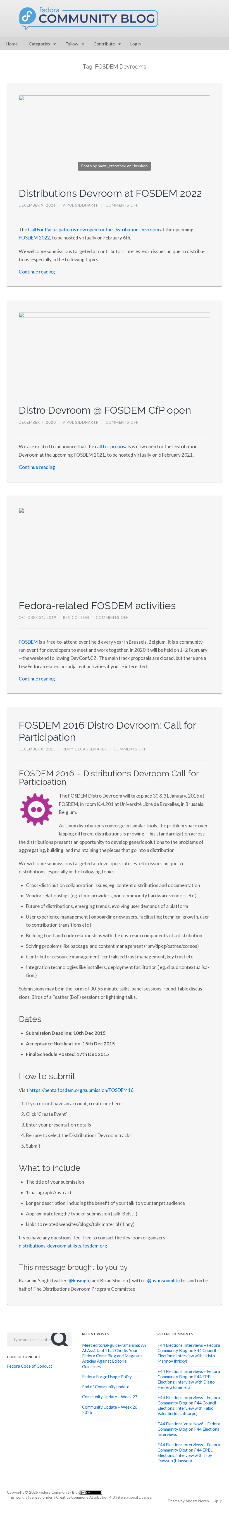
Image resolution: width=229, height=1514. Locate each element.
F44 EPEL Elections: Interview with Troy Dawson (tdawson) (185, 1455)
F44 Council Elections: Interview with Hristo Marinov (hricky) (187, 1356)
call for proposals (113, 446)
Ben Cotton (76, 617)
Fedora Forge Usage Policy (107, 1376)
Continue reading (37, 272)
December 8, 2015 (37, 749)
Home (12, 43)
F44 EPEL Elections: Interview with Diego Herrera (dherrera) (186, 1382)
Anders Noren (197, 1501)
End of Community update (105, 1386)
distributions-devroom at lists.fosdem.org (63, 1246)
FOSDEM (28, 642)
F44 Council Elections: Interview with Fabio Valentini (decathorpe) (187, 1408)
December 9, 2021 (37, 205)
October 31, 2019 (37, 617)
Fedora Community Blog (59, 1492)
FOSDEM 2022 (34, 238)
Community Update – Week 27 (109, 1396)
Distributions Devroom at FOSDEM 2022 (110, 193)
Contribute (104, 43)
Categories (39, 43)
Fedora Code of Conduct (29, 1365)
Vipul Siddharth (81, 205)
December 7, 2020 (37, 422)
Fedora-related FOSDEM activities (97, 605)
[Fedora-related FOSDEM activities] (114, 548)
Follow (71, 43)
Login (135, 43)
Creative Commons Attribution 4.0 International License (103, 1497)
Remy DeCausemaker (85, 749)
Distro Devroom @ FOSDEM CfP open (105, 410)
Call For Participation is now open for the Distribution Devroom (94, 229)
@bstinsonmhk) (163, 1280)
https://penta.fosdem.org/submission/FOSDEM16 (81, 1090)
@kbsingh (79, 1280)
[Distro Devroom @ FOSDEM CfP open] (114, 352)
